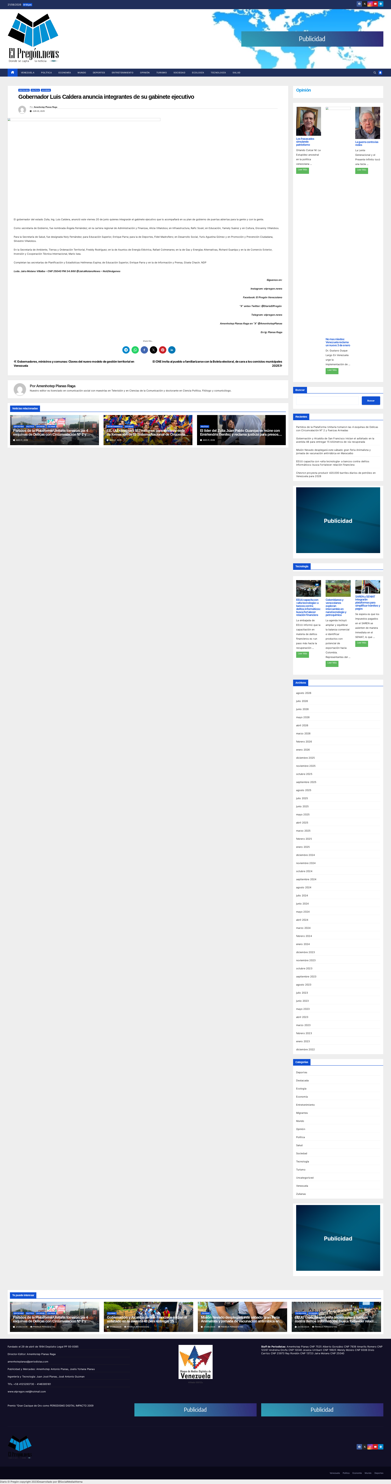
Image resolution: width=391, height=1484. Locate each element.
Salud (236, 72)
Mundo (82, 72)
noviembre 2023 (306, 960)
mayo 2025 (303, 814)
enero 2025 (303, 846)
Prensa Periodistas (44, 1327)
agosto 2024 (303, 887)
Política (46, 72)
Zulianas (51, 426)
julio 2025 (302, 798)
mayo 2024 (303, 911)
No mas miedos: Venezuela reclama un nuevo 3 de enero (338, 342)
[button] (375, 72)
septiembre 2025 (306, 782)
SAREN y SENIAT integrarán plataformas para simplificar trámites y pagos (367, 602)
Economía (64, 72)
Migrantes (302, 1112)
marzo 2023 (303, 1025)
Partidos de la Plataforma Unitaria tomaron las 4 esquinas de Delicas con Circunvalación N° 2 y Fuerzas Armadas (50, 434)
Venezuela (28, 72)
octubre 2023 (304, 968)
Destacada (24, 90)
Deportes (99, 72)
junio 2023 (302, 1000)
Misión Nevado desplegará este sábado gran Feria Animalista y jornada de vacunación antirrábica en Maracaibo (240, 1321)
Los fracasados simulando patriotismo (305, 141)
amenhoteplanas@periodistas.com (28, 1361)
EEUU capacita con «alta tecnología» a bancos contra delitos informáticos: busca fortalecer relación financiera (308, 607)
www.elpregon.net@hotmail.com (27, 1391)
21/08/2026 (22, 1327)
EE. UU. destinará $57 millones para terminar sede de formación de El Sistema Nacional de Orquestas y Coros (148, 434)
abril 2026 (302, 725)
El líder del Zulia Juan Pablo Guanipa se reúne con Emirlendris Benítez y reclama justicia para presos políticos (240, 434)
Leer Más (302, 169)
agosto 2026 (303, 692)
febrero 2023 (304, 1033)
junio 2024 (302, 903)
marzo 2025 (303, 830)
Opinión (145, 72)
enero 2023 (303, 1041)
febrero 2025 (304, 838)
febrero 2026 (304, 741)
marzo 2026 (303, 733)
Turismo (161, 72)
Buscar (300, 389)
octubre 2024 (304, 871)
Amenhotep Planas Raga (45, 107)
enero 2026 (303, 749)
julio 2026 (302, 701)
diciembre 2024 (305, 854)
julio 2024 (302, 895)
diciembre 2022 (305, 1049)
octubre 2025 (304, 773)
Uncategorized (305, 1177)
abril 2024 (302, 919)
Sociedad (179, 72)
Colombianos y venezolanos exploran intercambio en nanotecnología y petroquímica (336, 607)
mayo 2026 (303, 717)
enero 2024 (303, 944)
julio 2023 (302, 992)
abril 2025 (302, 822)
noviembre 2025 (306, 765)
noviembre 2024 (306, 863)
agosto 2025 (303, 790)
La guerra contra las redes (366, 143)
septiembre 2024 (306, 879)
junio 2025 (302, 806)
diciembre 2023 (305, 952)
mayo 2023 (303, 1008)
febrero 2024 (304, 936)
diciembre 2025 (305, 757)
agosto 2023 (303, 984)
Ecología (198, 72)
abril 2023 (302, 1017)
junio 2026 (302, 709)
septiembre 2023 (306, 976)
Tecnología (218, 72)
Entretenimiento (122, 72)
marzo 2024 (303, 927)
